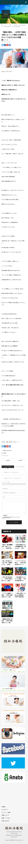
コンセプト (5, 809)
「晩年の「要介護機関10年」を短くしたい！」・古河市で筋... (7, 546)
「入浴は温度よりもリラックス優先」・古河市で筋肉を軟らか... (20, 578)
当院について (5, 815)
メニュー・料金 (6, 812)
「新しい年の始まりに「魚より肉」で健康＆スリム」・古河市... (7, 562)
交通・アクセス (6, 818)
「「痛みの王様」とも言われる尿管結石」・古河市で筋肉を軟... (20, 594)
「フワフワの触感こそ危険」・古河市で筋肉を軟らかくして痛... (7, 594)
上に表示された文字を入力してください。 (12, 517)
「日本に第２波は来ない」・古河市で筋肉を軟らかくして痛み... (7, 578)
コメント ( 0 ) (7, 466)
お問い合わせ (5, 821)
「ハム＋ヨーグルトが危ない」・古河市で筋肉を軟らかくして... (20, 562)
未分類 (8, 41)
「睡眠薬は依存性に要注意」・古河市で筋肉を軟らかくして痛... (7, 620)
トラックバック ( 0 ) (20, 466)
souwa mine (9, 450)
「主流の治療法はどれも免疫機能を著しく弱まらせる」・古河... (20, 546)
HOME (3, 806)
